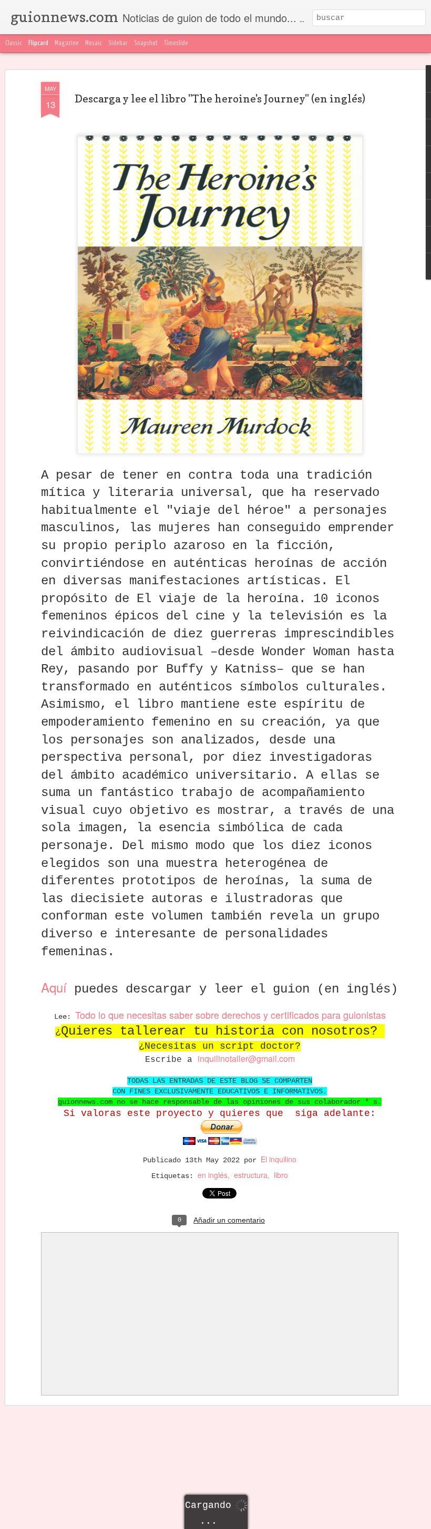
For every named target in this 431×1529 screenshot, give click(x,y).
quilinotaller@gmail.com (249, 1058)
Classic (13, 43)
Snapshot (146, 43)
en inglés (213, 1175)
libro (281, 1175)
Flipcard (38, 43)
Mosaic (93, 43)
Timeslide (176, 43)
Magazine (67, 43)
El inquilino (278, 1159)
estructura (251, 1175)
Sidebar (118, 43)
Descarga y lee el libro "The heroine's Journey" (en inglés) (220, 98)
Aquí (54, 987)
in (201, 1058)
